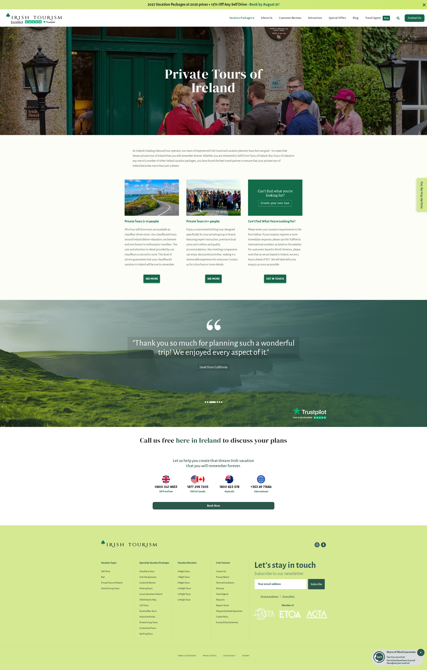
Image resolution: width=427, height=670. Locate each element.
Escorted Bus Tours (148, 611)
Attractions (315, 18)
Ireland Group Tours (110, 588)
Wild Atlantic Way (147, 599)
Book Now (213, 505)
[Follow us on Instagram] (317, 544)
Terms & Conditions (225, 582)
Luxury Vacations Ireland (150, 594)
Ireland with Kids (147, 616)
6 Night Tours (184, 571)
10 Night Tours (184, 588)
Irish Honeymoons (147, 577)
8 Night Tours (184, 582)
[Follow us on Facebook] (323, 544)
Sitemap (220, 588)
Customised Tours (147, 628)
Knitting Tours (146, 588)
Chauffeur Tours (147, 571)
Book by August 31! (264, 5)
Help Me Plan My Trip (421, 195)
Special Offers (337, 18)
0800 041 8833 (166, 487)
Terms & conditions (269, 596)
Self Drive (105, 571)
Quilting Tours (146, 633)
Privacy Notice (222, 577)
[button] (205, 402)
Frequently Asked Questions (229, 611)
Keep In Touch (222, 605)
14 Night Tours (184, 599)
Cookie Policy (222, 616)
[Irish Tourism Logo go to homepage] (34, 16)
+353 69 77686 (261, 487)
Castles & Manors (147, 582)
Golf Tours (144, 605)
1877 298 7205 (197, 487)
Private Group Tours (148, 622)
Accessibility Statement (227, 622)
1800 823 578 (229, 487)
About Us (266, 18)
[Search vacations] (398, 18)
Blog (355, 18)
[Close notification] (420, 652)
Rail (103, 577)
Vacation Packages (241, 18)
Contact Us (414, 18)
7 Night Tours (184, 577)
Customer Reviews (290, 18)
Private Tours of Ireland (111, 582)
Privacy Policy (288, 596)
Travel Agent (377, 18)
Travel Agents (222, 594)
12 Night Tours (184, 594)
